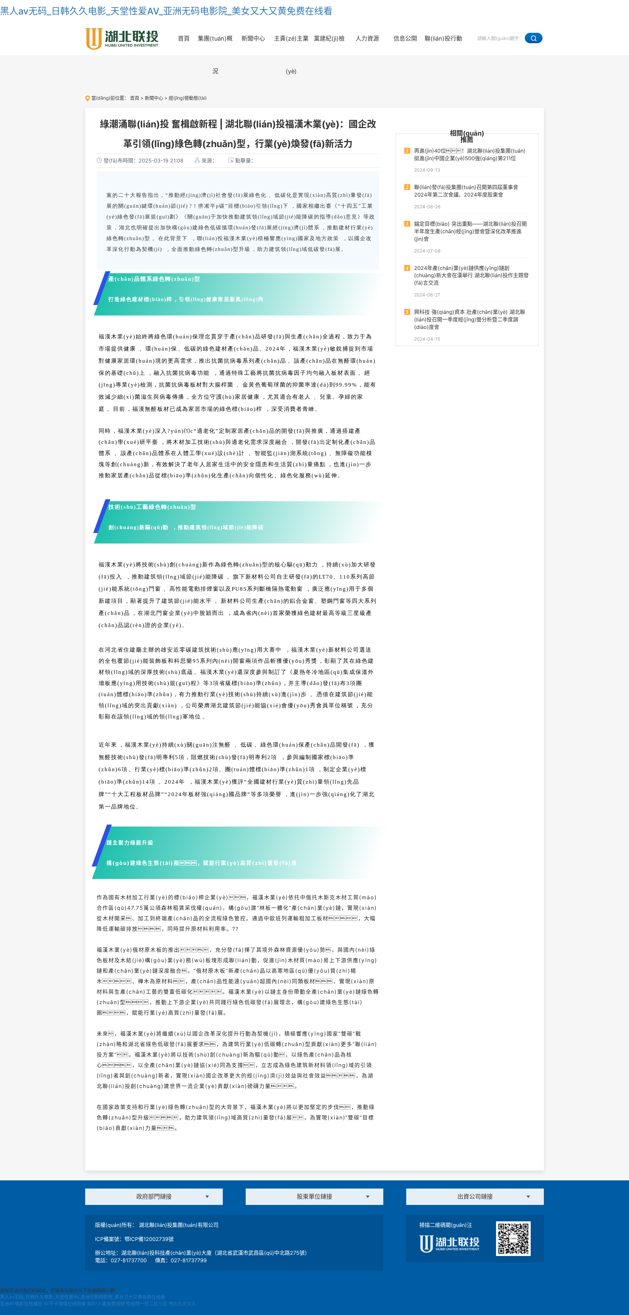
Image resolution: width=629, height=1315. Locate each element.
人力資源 (367, 38)
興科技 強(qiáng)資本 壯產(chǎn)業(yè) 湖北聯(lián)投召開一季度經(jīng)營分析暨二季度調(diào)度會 (469, 320)
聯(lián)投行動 (443, 38)
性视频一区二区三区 (146, 1303)
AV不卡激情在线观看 (65, 1303)
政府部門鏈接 (154, 1196)
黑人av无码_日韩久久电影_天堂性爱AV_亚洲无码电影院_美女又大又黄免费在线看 (166, 11)
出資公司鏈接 (475, 1196)
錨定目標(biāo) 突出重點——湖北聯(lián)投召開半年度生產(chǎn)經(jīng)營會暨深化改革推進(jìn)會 (470, 231)
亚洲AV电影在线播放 (21, 1303)
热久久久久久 (182, 1303)
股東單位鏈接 (314, 1196)
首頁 (184, 38)
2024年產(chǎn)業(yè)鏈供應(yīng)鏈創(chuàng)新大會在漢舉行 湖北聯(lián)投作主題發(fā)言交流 (471, 275)
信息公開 (405, 38)
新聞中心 (253, 38)
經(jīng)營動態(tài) (188, 98)
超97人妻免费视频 (106, 1303)
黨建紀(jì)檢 (329, 38)
